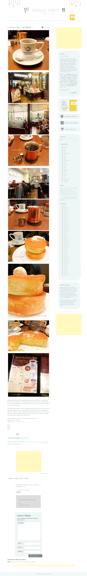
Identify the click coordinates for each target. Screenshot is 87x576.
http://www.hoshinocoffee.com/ (18, 421)
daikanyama (64, 189)
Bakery (64, 147)
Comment (20, 522)
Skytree (75, 193)
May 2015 (65, 220)
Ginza (61, 190)
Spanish (65, 171)
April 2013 (65, 253)
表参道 (61, 199)
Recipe (64, 169)
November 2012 (66, 261)
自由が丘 (75, 198)
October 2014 (66, 228)
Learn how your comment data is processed (23, 561)
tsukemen (64, 194)
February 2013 (66, 256)
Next (47, 473)
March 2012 (65, 272)
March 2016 (65, 216)
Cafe (18, 441)
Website (20, 551)
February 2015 (66, 224)
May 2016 (65, 214)
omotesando (73, 191)
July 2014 (65, 232)
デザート (65, 195)
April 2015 (65, 221)
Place (64, 166)
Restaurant (65, 170)
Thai (64, 177)
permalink (21, 444)
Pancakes (39, 441)
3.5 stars (25, 441)
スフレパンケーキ (25, 442)
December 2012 (66, 259)
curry (61, 189)
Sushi (64, 176)
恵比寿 (67, 198)
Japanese (65, 157)
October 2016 (66, 210)
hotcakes (35, 441)
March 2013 (65, 255)
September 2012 (66, 263)
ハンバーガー (70, 195)
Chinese (65, 152)
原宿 (73, 197)
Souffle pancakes (15, 442)
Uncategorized (66, 178)
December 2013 (66, 242)
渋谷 (42, 442)
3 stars (61, 187)
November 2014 (66, 227)
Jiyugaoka (68, 190)
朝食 (70, 198)
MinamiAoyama (63, 191)
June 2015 (65, 218)
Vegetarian (65, 180)
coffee (29, 441)
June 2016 (65, 213)
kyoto (71, 190)
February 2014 (66, 239)
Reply (19, 492)
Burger (64, 149)
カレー (71, 194)
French (64, 154)
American (65, 146)
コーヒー (74, 194)
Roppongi (69, 193)
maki (12, 444)
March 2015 (65, 223)
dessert (32, 441)
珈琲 (8, 444)
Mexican (65, 161)
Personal (65, 164)
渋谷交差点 (46, 442)
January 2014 (66, 241)
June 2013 (65, 251)
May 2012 (65, 269)
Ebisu (71, 189)
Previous (42, 473)
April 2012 (65, 270)
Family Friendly (66, 153)
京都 (65, 197)
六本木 (70, 197)
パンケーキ (32, 442)
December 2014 (66, 225)
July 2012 (65, 266)
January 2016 (66, 217)
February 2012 (66, 273)
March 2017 (65, 207)
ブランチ (62, 197)
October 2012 (66, 262)
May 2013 (65, 252)
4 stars (67, 187)
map (37, 418)
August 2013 (66, 248)
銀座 (64, 199)
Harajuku (64, 190)
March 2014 (65, 238)
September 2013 (66, 246)
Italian (64, 156)
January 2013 (66, 258)
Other (64, 163)
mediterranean (66, 160)
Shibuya (43, 441)
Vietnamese (65, 181)
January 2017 (66, 208)
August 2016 (66, 211)
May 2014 (65, 235)
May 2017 (65, 206)
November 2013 (66, 244)
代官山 (67, 197)
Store (64, 173)
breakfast (70, 187)
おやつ (20, 442)
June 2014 (65, 234)
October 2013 (66, 245)
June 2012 (65, 268)
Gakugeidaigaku (75, 189)
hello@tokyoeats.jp (69, 291)
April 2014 (65, 237)
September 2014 (66, 230)
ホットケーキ (38, 442)
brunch (73, 187)
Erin (17, 490)
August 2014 (66, 231)
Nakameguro (68, 191)
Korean (64, 159)
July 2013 (65, 249)
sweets (61, 194)
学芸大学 (64, 198)
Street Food (65, 174)
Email (21, 547)
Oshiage (61, 193)
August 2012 (66, 265)
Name (21, 543)
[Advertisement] (28, 461)
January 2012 (66, 275)
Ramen (64, 167)
